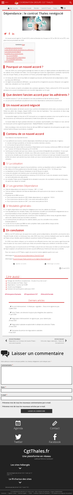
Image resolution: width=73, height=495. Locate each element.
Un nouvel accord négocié (13, 51)
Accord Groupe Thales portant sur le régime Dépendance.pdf (32, 259)
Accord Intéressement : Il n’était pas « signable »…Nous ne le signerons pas (35, 306)
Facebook (55, 442)
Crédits (30, 493)
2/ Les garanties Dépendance (16, 57)
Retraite (36, 8)
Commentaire (7, 365)
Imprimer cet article (20, 264)
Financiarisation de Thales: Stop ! (17, 283)
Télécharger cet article (53, 264)
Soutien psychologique (14, 287)
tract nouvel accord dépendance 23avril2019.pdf (29, 255)
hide (23, 44)
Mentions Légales (22, 493)
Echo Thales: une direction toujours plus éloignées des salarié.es (32, 312)
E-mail (4, 395)
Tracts (55, 8)
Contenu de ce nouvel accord (14, 53)
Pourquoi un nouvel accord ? (13, 48)
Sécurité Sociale (47, 294)
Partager (9, 33)
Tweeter (5, 33)
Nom (3, 387)
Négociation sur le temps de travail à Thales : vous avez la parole (22, 341)
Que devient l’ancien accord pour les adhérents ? (19, 49)
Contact (55, 428)
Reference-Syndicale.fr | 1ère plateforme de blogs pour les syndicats (55, 493)
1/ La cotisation (12, 55)
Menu (6, 2)
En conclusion (9, 61)
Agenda (18, 428)
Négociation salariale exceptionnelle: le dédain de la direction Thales (33, 324)
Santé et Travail (46, 8)
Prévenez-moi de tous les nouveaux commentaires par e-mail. (26, 403)
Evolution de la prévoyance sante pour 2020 (21, 289)
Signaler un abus (12, 493)
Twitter (18, 442)
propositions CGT (31, 294)
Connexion (3, 493)
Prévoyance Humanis (13, 294)
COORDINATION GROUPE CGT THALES (36, 2)
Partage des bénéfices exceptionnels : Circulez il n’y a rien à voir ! (27, 281)
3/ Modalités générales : (14, 59)
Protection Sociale (25, 8)
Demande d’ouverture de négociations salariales (27, 330)
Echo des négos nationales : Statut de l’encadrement (52, 341)
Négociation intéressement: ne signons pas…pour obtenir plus (31, 318)
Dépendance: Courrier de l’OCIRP (18, 285)
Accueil (9, 9)
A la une (15, 8)
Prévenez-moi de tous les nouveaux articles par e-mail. (23, 406)
